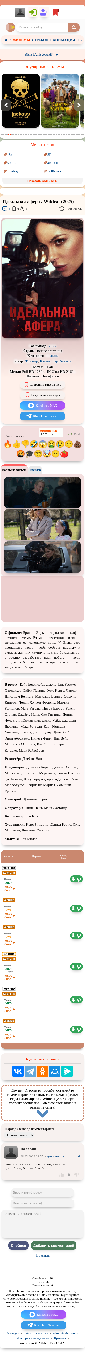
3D (49, 155)
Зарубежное (62, 361)
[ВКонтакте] (18, 1071)
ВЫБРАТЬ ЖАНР (42, 54)
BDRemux (54, 171)
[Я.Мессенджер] (67, 1071)
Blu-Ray (12, 171)
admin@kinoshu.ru (66, 1333)
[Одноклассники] (42, 1071)
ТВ (79, 40)
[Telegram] (30, 1071)
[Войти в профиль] (21, 12)
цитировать (56, 1156)
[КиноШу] (11, 27)
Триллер (32, 361)
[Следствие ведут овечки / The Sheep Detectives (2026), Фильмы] (60, 126)
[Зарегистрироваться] (44, 12)
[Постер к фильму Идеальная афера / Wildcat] (42, 337)
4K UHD (53, 163)
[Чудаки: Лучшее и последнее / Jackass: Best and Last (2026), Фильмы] (20, 126)
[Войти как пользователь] (33, 12)
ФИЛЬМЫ (21, 40)
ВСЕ (7, 40)
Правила (43, 1255)
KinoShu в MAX (46, 405)
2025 (52, 346)
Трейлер (35, 469)
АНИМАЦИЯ (64, 40)
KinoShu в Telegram (46, 416)
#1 (79, 1156)
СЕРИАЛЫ (41, 40)
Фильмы (52, 355)
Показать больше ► (42, 181)
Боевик (45, 361)
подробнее (8, 888)
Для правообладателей (33, 1338)
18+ (10, 155)
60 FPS (12, 163)
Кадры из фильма (14, 469)
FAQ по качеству (36, 1333)
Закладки (12, 1333)
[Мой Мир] (54, 1071)
